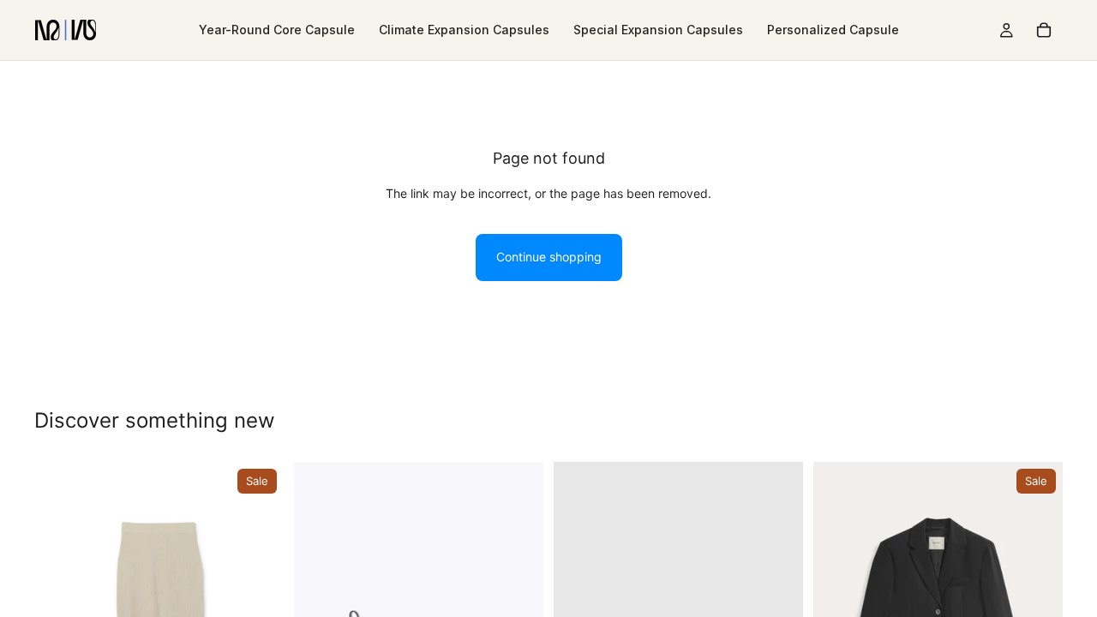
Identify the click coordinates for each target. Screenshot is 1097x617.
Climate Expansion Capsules (464, 29)
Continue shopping (549, 256)
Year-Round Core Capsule (277, 29)
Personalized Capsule (833, 29)
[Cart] (1044, 30)
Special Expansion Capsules (658, 29)
